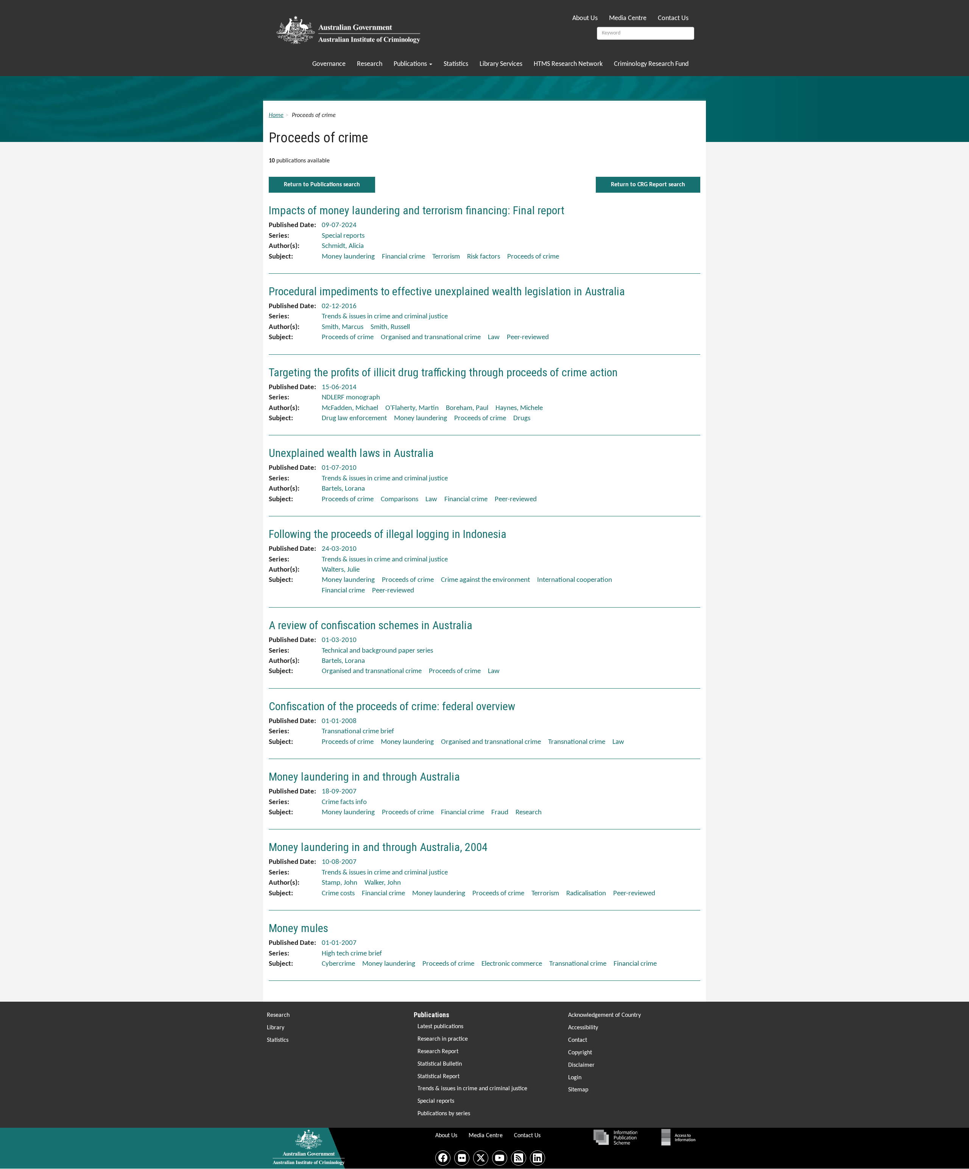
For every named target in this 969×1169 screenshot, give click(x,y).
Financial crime (403, 256)
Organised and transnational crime (431, 337)
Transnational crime (576, 742)
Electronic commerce (511, 964)
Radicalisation (586, 893)
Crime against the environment (485, 580)
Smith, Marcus (342, 327)
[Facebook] (442, 1158)
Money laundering (348, 256)
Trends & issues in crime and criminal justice (472, 1089)
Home (276, 115)
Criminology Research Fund (651, 64)
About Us (585, 18)
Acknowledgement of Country (604, 1015)
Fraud (499, 812)
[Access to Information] (680, 1137)
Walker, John (383, 883)
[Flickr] (461, 1158)
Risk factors (483, 256)
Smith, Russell (390, 327)
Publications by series (444, 1114)
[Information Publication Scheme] (615, 1137)
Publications (411, 64)
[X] (480, 1158)
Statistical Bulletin (440, 1064)
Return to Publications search (322, 185)
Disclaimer (581, 1065)
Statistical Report (439, 1077)
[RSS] (518, 1158)
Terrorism (446, 256)
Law (494, 337)
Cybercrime (338, 964)
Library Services (501, 64)
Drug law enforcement (354, 418)
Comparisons (399, 499)
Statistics (456, 64)
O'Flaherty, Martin (412, 408)
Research (369, 64)
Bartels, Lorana (343, 489)
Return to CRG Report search (648, 185)
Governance (329, 64)
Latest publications (440, 1027)
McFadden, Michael (350, 408)
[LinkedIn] (537, 1158)
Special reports (436, 1101)
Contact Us (673, 18)
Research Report (438, 1052)
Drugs (521, 418)
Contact (577, 1040)
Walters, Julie (341, 570)
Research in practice (443, 1039)
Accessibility (583, 1028)
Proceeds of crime (533, 256)
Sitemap (578, 1090)
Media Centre (628, 18)
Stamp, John (339, 883)
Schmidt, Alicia (343, 246)
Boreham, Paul (467, 408)
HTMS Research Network (568, 64)
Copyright (580, 1053)
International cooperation (574, 580)
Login (574, 1078)
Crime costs (338, 893)
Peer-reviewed (528, 337)
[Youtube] (499, 1158)
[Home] (349, 27)
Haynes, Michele (519, 408)
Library (275, 1028)
